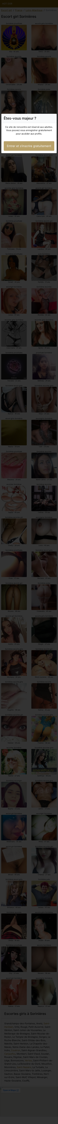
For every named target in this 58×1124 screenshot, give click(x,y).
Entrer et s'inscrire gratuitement (29, 146)
